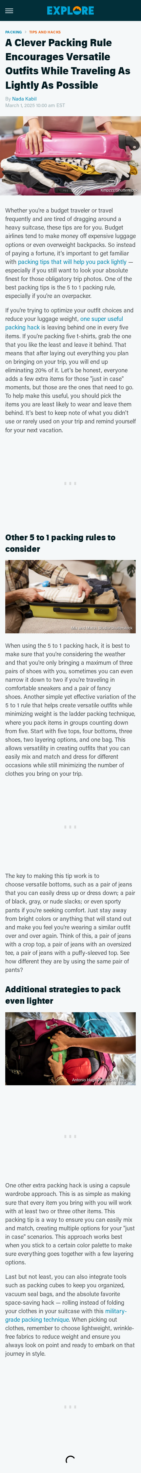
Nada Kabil (24, 98)
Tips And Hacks (45, 32)
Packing (13, 32)
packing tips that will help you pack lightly (72, 262)
